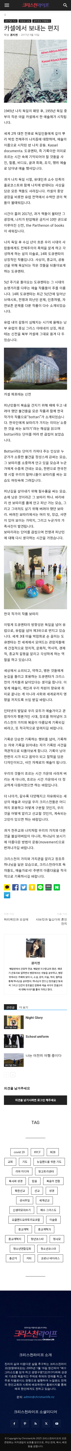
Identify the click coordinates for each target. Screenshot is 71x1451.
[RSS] (35, 1424)
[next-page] (12, 1074)
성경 (51, 1191)
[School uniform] (14, 1041)
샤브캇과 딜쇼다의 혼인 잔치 (51, 921)
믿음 (34, 1181)
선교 (37, 1191)
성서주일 (25, 1200)
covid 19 (19, 1152)
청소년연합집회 (22, 1249)
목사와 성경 (15, 1181)
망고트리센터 (46, 1171)
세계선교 (44, 1200)
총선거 (13, 1258)
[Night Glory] (14, 1022)
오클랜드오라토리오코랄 (26, 1220)
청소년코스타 (48, 1249)
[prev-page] (6, 1074)
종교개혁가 (44, 1229)
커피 (29, 1258)
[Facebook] (14, 1424)
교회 (10, 1162)
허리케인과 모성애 (16, 919)
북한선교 (20, 1191)
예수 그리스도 (48, 1210)
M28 (52, 1152)
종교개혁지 (14, 1239)
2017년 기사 (10, 21)
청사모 (57, 1239)
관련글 (10, 1007)
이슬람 (53, 1220)
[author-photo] (35, 957)
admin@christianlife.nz (39, 1397)
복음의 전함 (53, 1181)
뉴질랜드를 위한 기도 (49, 1162)
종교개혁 (23, 1229)
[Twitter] (46, 1424)
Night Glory (34, 1018)
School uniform (37, 1036)
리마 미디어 (22, 1171)
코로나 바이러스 (50, 1258)
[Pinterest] (25, 1424)
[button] (6, 5)
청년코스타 (37, 1239)
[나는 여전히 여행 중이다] (14, 1060)
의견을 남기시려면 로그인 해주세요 (35, 1100)
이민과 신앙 (25, 21)
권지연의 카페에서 (42, 21)
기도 (24, 1162)
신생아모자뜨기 (22, 1210)
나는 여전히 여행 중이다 (44, 1055)
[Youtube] (57, 1424)
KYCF (37, 1152)
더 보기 (23, 1007)
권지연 (14, 34)
